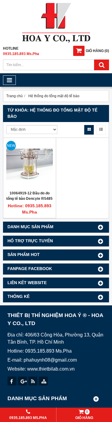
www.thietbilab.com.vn (51, 368)
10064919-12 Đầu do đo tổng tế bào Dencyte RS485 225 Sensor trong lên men (29, 198)
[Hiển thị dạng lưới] (89, 130)
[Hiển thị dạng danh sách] (101, 130)
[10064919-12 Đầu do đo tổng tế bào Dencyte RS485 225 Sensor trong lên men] (29, 164)
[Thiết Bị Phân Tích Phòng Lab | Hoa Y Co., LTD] (56, 41)
